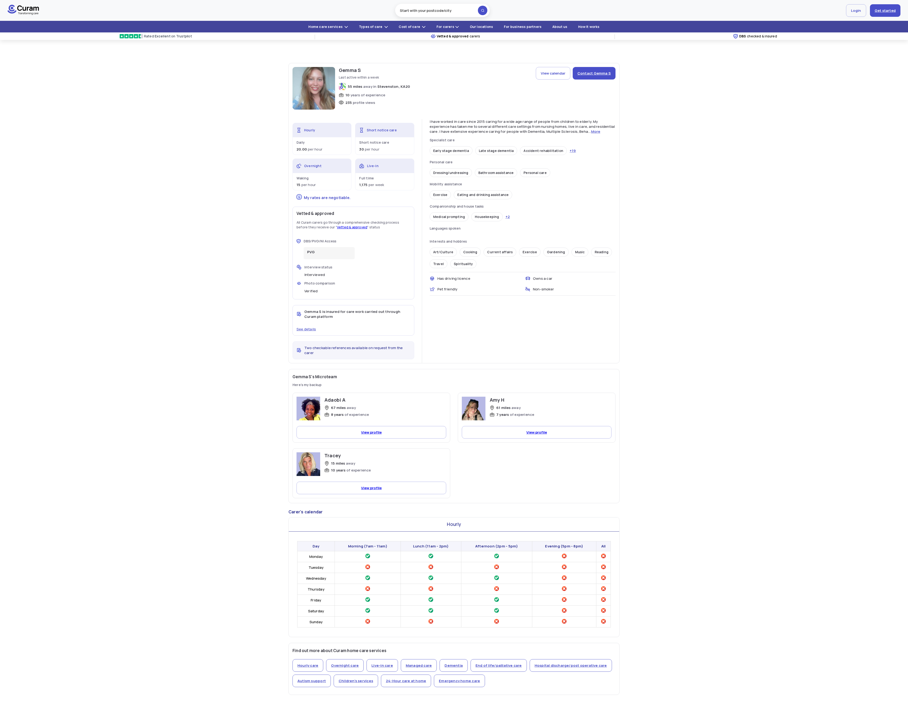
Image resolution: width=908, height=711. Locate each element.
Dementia (454, 665)
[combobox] (442, 10)
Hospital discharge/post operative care (571, 665)
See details (306, 329)
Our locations (481, 26)
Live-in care (382, 665)
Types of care (371, 26)
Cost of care (410, 26)
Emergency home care (459, 680)
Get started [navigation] (885, 10)
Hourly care (307, 665)
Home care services (325, 26)
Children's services (356, 680)
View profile (371, 432)
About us (560, 26)
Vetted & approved (352, 227)
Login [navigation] (856, 10)
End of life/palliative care (499, 665)
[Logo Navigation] (23, 10)
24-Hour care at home (406, 680)
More (595, 131)
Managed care (419, 665)
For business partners (522, 26)
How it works (589, 26)
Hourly (454, 524)
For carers (445, 26)
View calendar (553, 73)
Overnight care (345, 665)
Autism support (311, 680)
